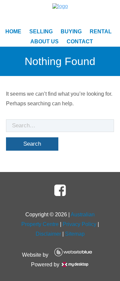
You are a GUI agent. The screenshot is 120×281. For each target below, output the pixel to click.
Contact (80, 41)
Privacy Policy (79, 224)
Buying (71, 31)
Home (13, 31)
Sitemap (75, 234)
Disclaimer (48, 234)
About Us (44, 41)
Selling (41, 31)
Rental (101, 31)
